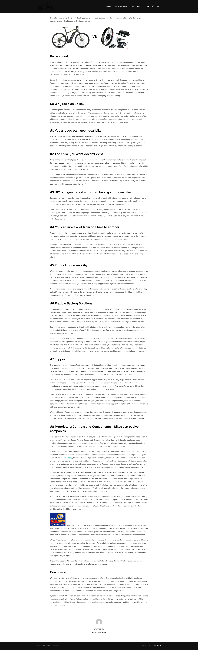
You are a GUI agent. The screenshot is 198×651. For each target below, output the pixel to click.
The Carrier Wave (120, 6)
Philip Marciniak (99, 632)
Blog (139, 6)
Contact (147, 6)
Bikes (132, 6)
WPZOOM (157, 646)
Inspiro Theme (146, 646)
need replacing (66, 458)
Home (108, 6)
